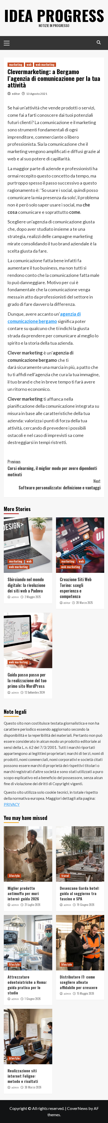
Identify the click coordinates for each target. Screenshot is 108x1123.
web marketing (45, 65)
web (29, 65)
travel (65, 876)
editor (16, 94)
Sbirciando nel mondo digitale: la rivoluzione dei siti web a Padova (26, 585)
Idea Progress (54, 15)
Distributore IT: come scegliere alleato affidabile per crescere (78, 982)
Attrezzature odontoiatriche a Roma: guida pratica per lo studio (27, 984)
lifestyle (14, 876)
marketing (15, 65)
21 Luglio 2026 (32, 905)
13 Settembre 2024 (35, 692)
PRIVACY (12, 804)
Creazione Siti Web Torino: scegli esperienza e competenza (75, 587)
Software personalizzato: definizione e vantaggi (59, 484)
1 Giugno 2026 (33, 999)
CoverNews (77, 1108)
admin (15, 597)
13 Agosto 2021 (36, 94)
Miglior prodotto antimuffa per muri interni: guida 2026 (23, 893)
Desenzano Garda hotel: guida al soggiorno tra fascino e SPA (79, 893)
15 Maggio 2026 (85, 993)
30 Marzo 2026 (33, 1087)
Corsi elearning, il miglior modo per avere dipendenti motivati (52, 468)
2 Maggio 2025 (33, 597)
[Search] (98, 42)
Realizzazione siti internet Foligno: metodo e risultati (23, 1076)
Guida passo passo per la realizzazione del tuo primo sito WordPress (27, 680)
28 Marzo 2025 (84, 603)
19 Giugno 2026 (85, 905)
